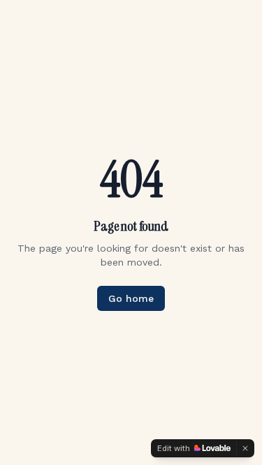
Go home (131, 298)
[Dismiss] (245, 448)
